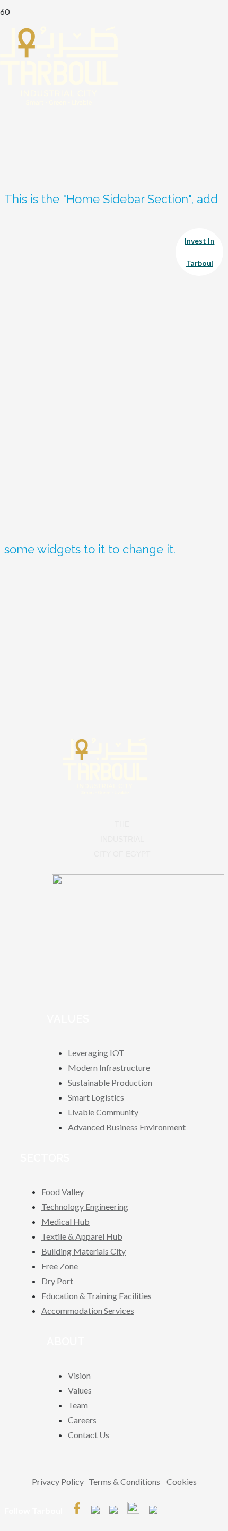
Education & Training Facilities (96, 1296)
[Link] (59, 102)
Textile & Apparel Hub (81, 1236)
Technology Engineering (84, 1206)
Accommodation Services (87, 1310)
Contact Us (88, 1435)
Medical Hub (65, 1221)
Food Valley (62, 1192)
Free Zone (59, 1266)
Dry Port (57, 1281)
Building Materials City (83, 1251)
